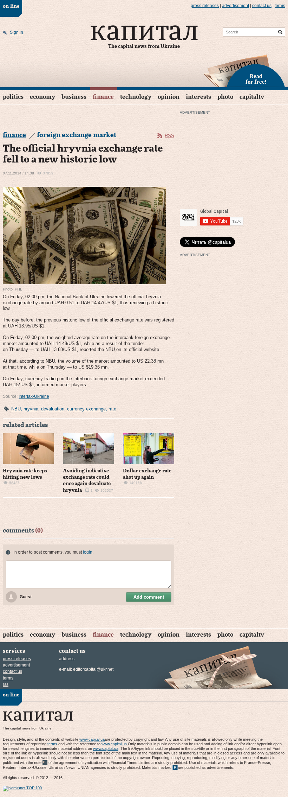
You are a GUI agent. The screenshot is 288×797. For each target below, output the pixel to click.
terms (280, 5)
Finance (103, 97)
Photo (225, 97)
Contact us (261, 5)
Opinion (168, 97)
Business (73, 97)
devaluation (52, 409)
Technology (135, 97)
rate (112, 409)
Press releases (205, 5)
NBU (16, 409)
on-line (11, 6)
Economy (42, 97)
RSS (169, 135)
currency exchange (86, 409)
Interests (198, 97)
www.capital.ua (92, 739)
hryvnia (31, 409)
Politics (13, 97)
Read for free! (256, 79)
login (87, 552)
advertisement (235, 5)
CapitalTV (252, 97)
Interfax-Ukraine (34, 396)
